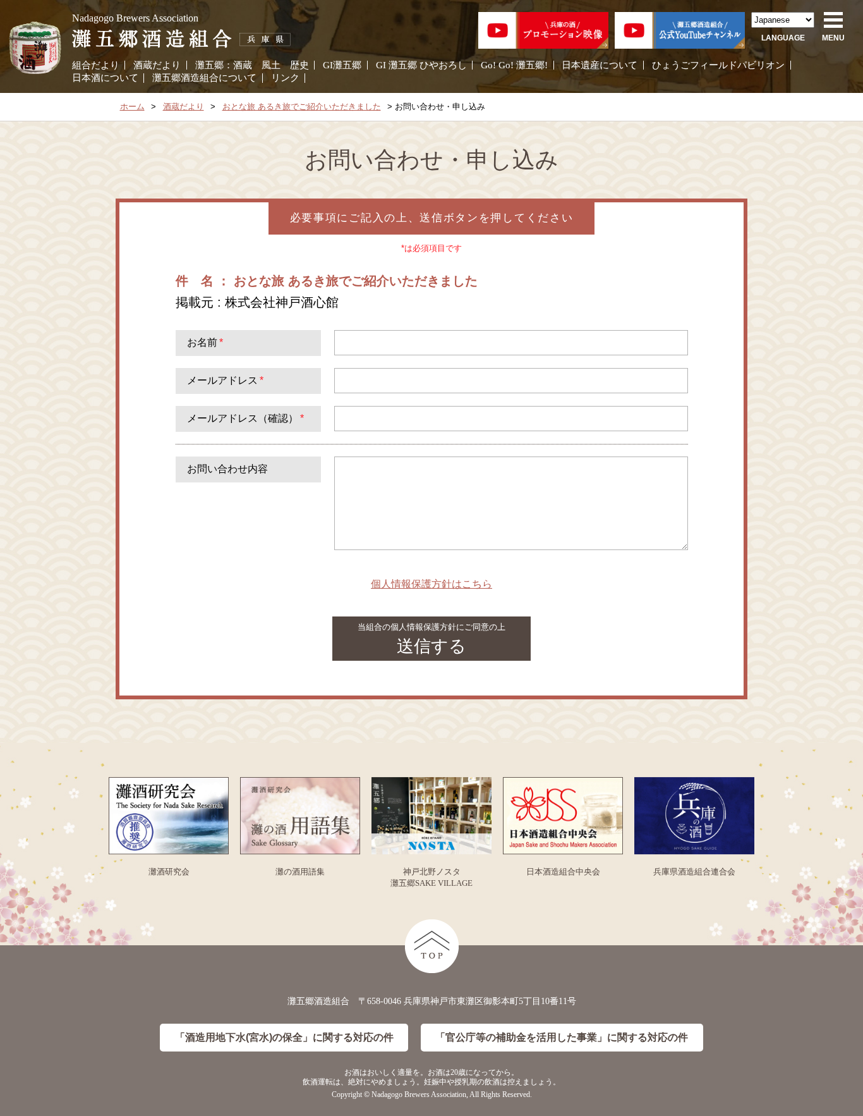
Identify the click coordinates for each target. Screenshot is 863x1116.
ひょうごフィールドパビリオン (718, 65)
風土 (271, 65)
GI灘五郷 (342, 65)
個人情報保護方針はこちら (431, 584)
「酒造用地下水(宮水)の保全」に (284, 1037)
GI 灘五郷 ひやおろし (421, 65)
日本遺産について (599, 65)
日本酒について (105, 78)
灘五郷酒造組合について (204, 78)
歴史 (299, 65)
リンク (285, 78)
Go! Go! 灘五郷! (514, 65)
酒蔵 (242, 65)
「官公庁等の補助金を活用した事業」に (561, 1037)
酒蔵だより (157, 65)
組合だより (95, 65)
